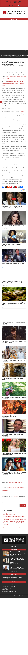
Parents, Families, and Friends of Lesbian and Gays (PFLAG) (13, 113)
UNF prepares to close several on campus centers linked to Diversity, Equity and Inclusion (13, 83)
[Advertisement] (14, 35)
